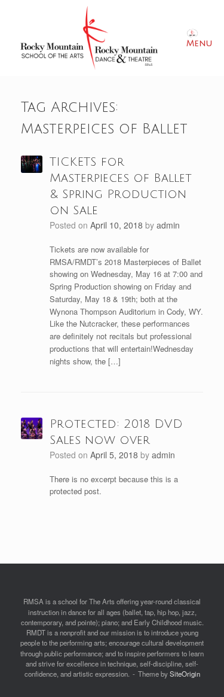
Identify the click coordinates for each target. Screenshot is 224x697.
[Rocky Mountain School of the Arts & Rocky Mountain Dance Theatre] (88, 38)
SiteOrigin (185, 673)
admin (168, 225)
